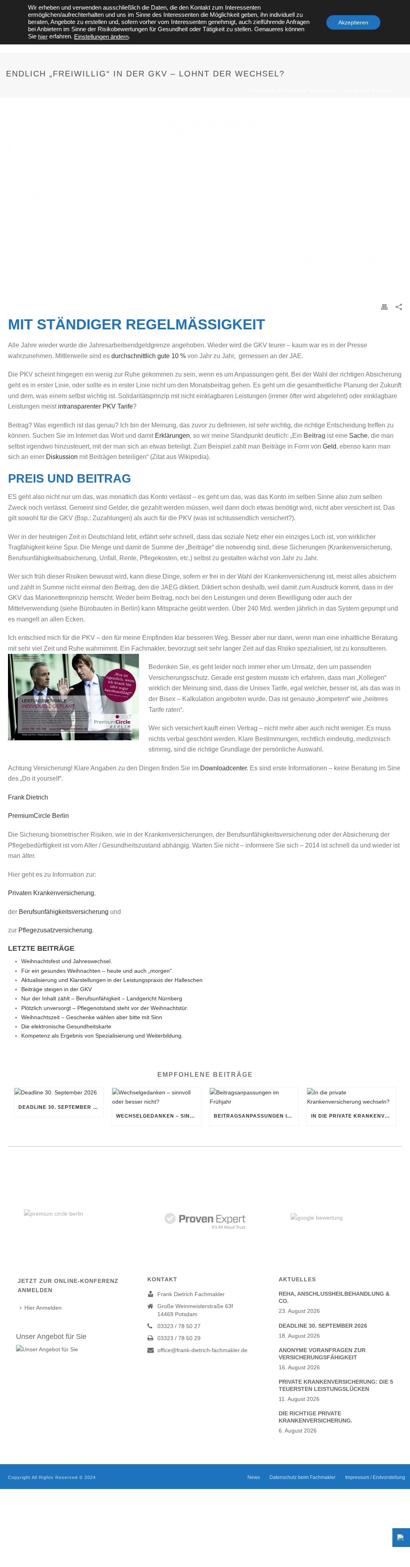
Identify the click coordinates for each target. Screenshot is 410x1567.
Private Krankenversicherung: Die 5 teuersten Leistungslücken (336, 1385)
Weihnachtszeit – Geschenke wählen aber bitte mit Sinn (91, 1017)
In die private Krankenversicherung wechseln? (353, 1116)
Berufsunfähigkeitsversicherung (64, 911)
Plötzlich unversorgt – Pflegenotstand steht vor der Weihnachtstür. (104, 1008)
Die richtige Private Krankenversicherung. (315, 1417)
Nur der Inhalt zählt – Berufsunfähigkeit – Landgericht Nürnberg (101, 998)
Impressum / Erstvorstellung (375, 1477)
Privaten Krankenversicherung (51, 893)
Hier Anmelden (43, 1307)
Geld (329, 446)
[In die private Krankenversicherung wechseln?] (351, 1097)
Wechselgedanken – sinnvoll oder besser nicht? (158, 1116)
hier (43, 36)
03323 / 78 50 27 (179, 1326)
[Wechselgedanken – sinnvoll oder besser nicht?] (156, 1097)
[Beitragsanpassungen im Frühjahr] (254, 1097)
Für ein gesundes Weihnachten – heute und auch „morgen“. (97, 971)
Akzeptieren (353, 22)
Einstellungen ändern (101, 37)
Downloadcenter (223, 768)
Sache (358, 435)
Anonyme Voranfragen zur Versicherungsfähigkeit (322, 1354)
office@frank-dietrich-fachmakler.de (202, 1350)
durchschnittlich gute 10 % (148, 356)
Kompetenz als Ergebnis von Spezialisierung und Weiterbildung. (102, 1035)
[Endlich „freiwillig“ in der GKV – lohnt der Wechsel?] (205, 206)
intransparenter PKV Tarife (95, 406)
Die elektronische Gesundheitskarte (66, 1026)
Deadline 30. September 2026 (60, 1107)
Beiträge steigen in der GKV (56, 989)
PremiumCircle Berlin (38, 815)
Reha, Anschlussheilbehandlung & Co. (334, 1297)
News (253, 1477)
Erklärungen (172, 435)
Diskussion (62, 456)
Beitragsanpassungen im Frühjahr (256, 1116)
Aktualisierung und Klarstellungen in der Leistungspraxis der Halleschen (112, 980)
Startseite (233, 90)
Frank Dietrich (30, 797)
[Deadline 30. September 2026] (58, 1093)
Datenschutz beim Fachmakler (302, 1477)
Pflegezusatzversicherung (55, 930)
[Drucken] (384, 306)
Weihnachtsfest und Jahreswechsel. (66, 961)
